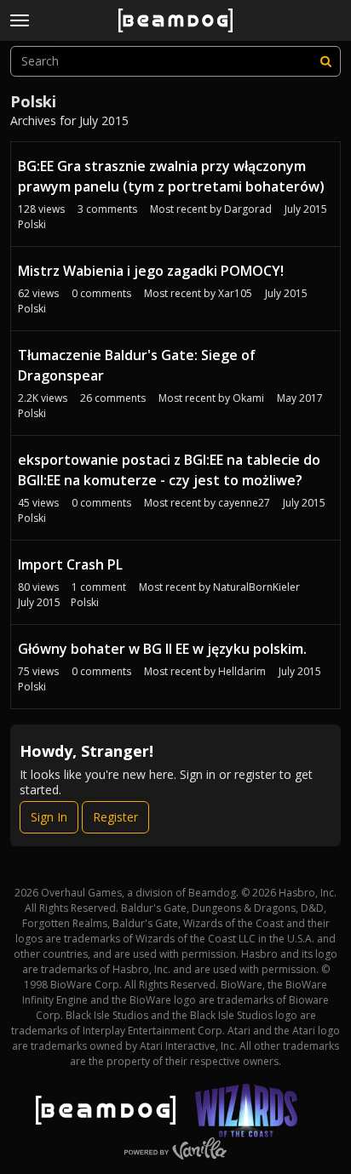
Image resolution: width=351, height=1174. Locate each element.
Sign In (49, 817)
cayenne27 (244, 502)
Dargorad (248, 209)
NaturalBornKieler (256, 587)
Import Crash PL (70, 564)
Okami (248, 398)
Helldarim (242, 671)
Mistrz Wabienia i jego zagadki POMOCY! (151, 270)
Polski (32, 224)
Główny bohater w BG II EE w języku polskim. (162, 648)
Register (115, 817)
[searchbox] (175, 61)
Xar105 (235, 293)
